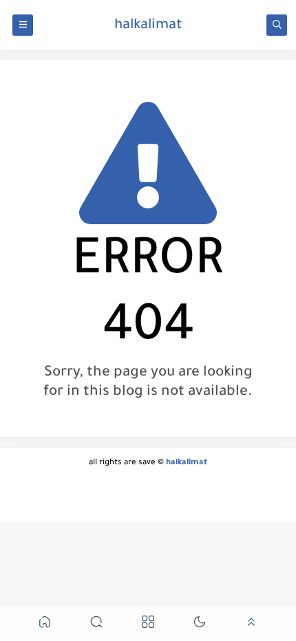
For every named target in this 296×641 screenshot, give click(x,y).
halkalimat (148, 26)
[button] (45, 624)
